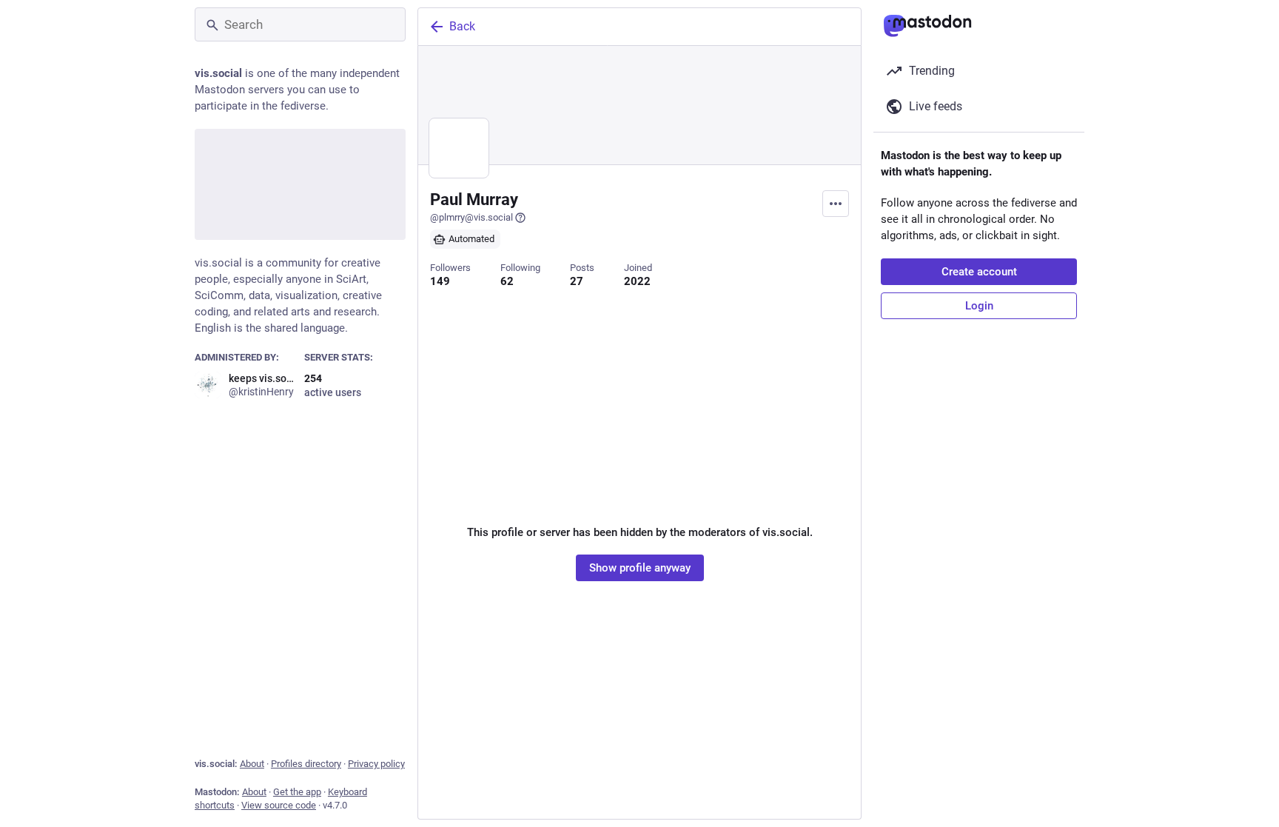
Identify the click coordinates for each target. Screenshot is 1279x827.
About (252, 763)
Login (979, 305)
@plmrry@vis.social (471, 217)
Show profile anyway (640, 568)
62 (507, 281)
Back (462, 26)
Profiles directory (306, 763)
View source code (278, 805)
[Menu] (835, 203)
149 (440, 281)
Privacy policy (376, 763)
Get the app (297, 791)
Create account (979, 271)
